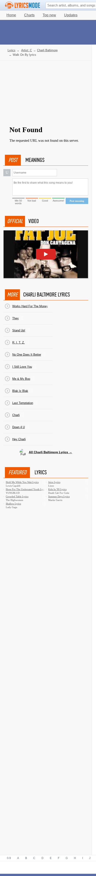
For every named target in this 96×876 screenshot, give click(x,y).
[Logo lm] (22, 5)
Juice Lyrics (54, 482)
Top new (49, 15)
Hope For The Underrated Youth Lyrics (26, 489)
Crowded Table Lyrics (17, 496)
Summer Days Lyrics (59, 496)
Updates (70, 15)
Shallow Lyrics (13, 503)
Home (11, 15)
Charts (29, 15)
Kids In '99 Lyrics (57, 489)
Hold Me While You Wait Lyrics (22, 482)
